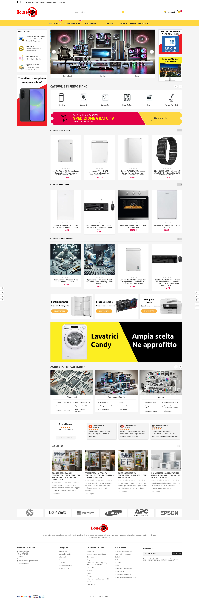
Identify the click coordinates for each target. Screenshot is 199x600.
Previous (178, 130)
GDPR (89, 582)
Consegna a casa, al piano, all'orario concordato (97, 563)
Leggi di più (56, 493)
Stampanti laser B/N (171, 402)
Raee (89, 573)
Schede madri (104, 409)
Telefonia (62, 563)
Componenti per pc (116, 397)
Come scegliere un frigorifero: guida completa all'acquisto (132, 475)
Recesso (90, 570)
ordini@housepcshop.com (28, 561)
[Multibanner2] (116, 306)
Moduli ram (123, 409)
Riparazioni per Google (63, 410)
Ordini (117, 557)
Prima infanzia (64, 568)
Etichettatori (168, 411)
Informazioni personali (123, 551)
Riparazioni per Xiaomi (82, 406)
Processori (123, 406)
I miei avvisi (119, 571)
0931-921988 (24, 564)
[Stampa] (103, 52)
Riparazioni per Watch (82, 402)
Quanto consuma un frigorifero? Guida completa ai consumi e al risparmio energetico (66, 476)
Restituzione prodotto (123, 554)
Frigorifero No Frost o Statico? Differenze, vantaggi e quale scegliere (99, 475)
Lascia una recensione (65, 438)
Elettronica (63, 560)
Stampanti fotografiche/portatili (171, 406)
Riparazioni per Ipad (62, 406)
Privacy (89, 576)
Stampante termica (151, 411)
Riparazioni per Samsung (80, 410)
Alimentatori (104, 402)
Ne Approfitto (161, 118)
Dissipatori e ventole (107, 406)
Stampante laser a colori (151, 406)
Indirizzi (118, 563)
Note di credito (120, 560)
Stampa (161, 397)
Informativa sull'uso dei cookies (98, 579)
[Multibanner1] (71, 306)
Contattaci (61, 2)
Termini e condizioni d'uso (96, 554)
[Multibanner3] (160, 306)
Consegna (90, 551)
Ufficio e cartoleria (66, 566)
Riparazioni (72, 397)
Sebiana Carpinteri (162, 425)
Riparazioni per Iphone (63, 402)
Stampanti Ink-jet (150, 402)
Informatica (63, 557)
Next (181, 130)
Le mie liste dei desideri (123, 568)
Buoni (117, 566)
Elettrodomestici (65, 554)
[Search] (123, 12)
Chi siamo (90, 557)
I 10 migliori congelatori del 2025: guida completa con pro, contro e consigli (165, 475)
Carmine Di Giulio (131, 425)
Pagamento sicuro (93, 560)
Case (121, 402)
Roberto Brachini (98, 425)
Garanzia (90, 567)
